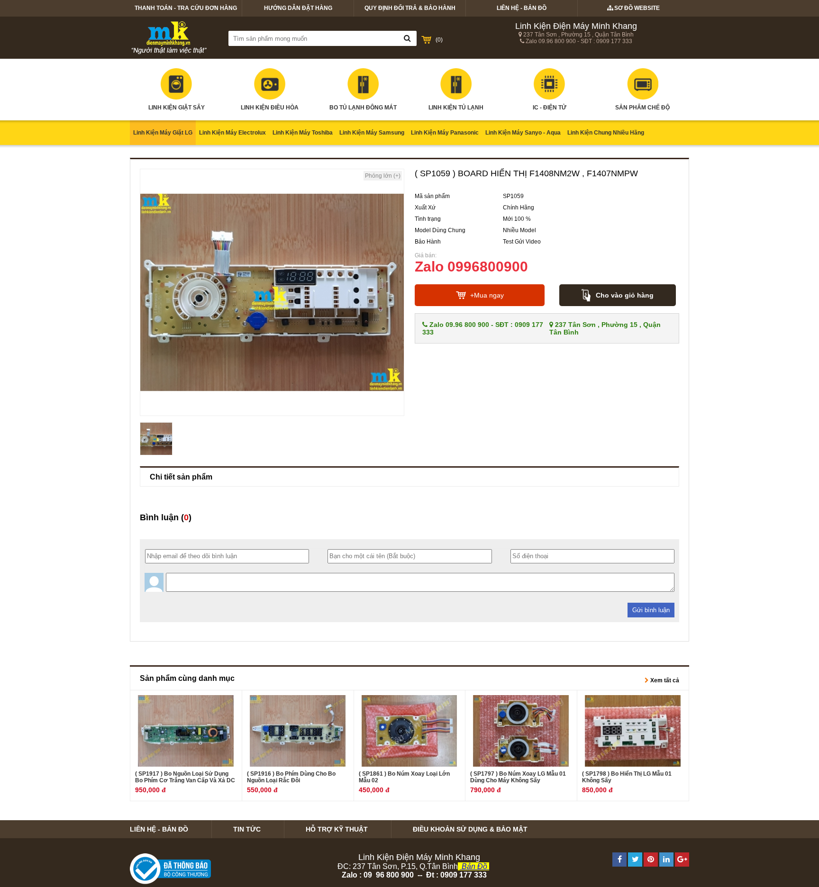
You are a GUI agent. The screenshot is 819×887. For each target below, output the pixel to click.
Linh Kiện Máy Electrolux (232, 132)
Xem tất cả (664, 680)
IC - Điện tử (549, 107)
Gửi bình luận (651, 610)
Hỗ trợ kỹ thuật (337, 829)
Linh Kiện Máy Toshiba (303, 132)
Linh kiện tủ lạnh (455, 107)
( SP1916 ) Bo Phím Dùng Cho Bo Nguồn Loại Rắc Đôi (291, 777)
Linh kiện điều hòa (270, 107)
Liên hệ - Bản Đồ (521, 8)
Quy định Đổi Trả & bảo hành (409, 8)
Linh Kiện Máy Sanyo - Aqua (523, 132)
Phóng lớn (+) (382, 175)
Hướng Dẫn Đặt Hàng (298, 8)
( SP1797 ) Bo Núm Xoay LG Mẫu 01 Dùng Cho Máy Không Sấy (518, 777)
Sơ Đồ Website (636, 8)
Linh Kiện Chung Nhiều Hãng (605, 132)
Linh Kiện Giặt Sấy (176, 107)
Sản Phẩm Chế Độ (642, 107)
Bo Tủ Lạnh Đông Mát (363, 107)
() (439, 39)
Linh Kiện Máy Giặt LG (162, 132)
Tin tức (247, 829)
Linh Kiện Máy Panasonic (445, 132)
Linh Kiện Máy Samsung (371, 132)
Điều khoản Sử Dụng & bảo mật (470, 829)
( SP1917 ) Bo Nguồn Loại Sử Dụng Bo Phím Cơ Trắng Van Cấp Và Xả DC (185, 777)
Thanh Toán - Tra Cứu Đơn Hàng (186, 8)
